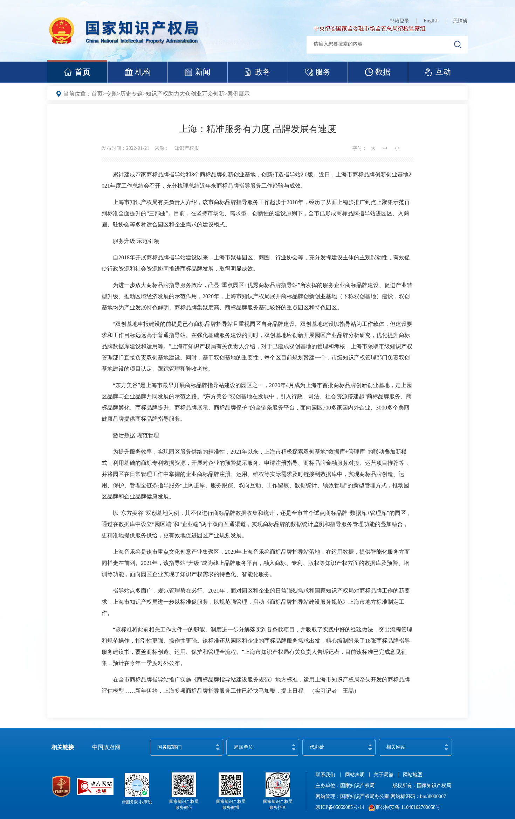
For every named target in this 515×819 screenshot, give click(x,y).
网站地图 (413, 774)
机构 (143, 72)
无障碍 (460, 20)
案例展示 (238, 94)
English (431, 20)
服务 (323, 72)
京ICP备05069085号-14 (340, 807)
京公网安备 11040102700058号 (407, 807)
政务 (262, 72)
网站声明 (355, 774)
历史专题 (131, 94)
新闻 (203, 72)
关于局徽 (383, 774)
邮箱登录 (399, 20)
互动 (443, 72)
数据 (383, 72)
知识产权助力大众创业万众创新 (185, 94)
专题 (111, 94)
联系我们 (325, 774)
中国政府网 (106, 747)
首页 (82, 72)
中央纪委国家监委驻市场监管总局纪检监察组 (370, 28)
